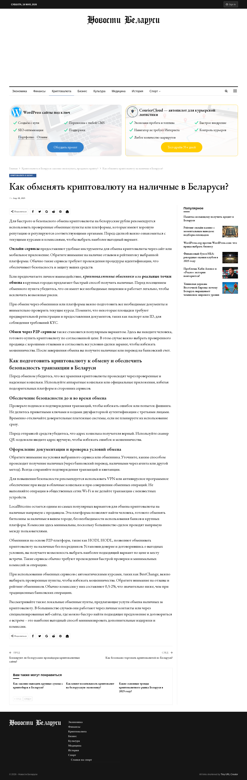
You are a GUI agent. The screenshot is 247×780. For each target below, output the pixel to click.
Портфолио (26, 137)
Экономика (19, 91)
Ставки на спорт (81, 759)
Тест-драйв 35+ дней (181, 147)
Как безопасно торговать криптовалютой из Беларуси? (139, 657)
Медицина (118, 91)
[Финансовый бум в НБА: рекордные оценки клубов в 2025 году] (230, 258)
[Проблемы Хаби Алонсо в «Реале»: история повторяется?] (230, 273)
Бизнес (82, 91)
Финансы (39, 91)
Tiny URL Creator (229, 774)
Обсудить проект (65, 147)
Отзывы (42, 137)
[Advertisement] (123, 52)
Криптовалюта (61, 91)
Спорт (154, 91)
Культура (99, 91)
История (137, 91)
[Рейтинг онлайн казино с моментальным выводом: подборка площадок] (230, 231)
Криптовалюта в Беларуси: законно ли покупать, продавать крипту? (23, 175)
